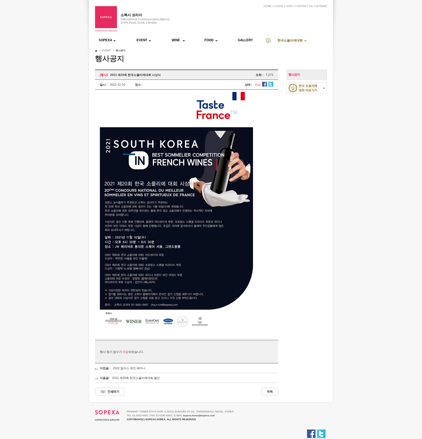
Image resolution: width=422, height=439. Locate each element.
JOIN (289, 6)
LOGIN (278, 6)
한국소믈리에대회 (290, 40)
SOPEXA (105, 40)
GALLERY (245, 40)
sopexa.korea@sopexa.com (199, 415)
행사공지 (294, 74)
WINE (176, 40)
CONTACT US (304, 6)
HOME (268, 6)
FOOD (208, 40)
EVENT (142, 40)
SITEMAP (321, 6)
